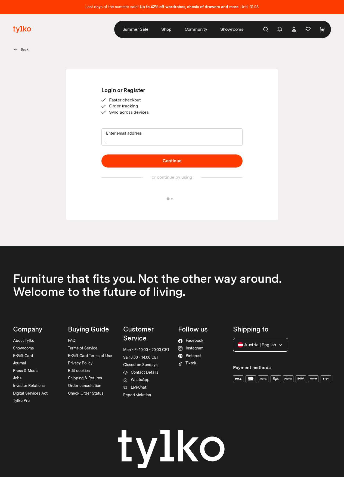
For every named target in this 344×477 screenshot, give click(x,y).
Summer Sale (135, 29)
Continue (172, 160)
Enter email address (124, 133)
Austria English (260, 344)
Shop (166, 29)
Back (25, 49)
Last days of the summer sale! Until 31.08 (172, 7)
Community (196, 29)
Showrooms (231, 29)
